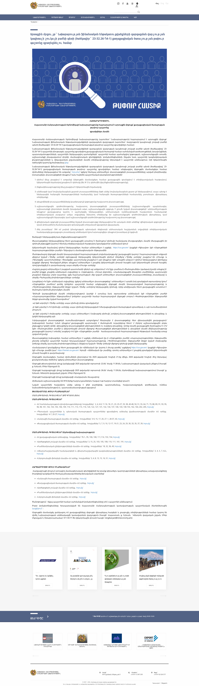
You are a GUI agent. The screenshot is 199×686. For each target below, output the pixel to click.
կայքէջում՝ (37, 508)
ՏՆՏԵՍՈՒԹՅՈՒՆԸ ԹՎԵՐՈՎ (119, 17)
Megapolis (164, 683)
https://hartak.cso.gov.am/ (68, 350)
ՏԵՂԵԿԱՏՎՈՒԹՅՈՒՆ (88, 17)
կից (66, 162)
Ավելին (47, 585)
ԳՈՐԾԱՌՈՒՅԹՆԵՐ (57, 17)
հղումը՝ (151, 407)
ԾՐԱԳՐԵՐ (72, 17)
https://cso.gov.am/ (121, 247)
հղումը (82, 497)
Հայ (157, 3)
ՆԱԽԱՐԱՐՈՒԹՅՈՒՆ (39, 17)
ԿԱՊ (135, 17)
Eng (162, 3)
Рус (167, 3)
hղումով (75, 172)
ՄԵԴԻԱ (102, 17)
